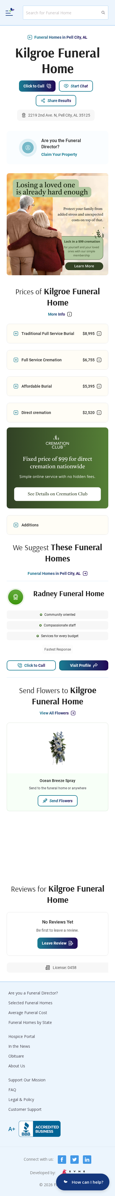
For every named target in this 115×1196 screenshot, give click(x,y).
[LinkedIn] (87, 1159)
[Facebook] (62, 1159)
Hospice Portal (21, 1036)
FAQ (12, 1089)
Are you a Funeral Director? (33, 993)
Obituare (16, 1056)
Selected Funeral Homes (30, 1002)
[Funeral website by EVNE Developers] (72, 1172)
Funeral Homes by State (30, 1022)
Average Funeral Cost (27, 1012)
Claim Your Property (59, 154)
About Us (16, 1065)
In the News (19, 1046)
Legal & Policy (21, 1099)
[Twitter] (74, 1159)
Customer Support (25, 1109)
